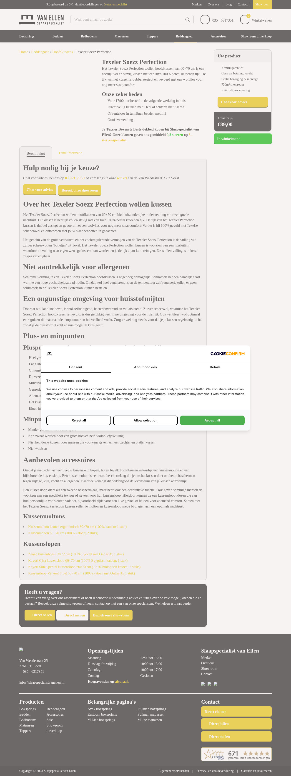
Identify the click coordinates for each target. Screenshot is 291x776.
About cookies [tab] (145, 367)
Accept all (212, 420)
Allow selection (146, 420)
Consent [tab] (75, 367)
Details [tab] (215, 367)
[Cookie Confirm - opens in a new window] (228, 353)
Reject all (79, 420)
